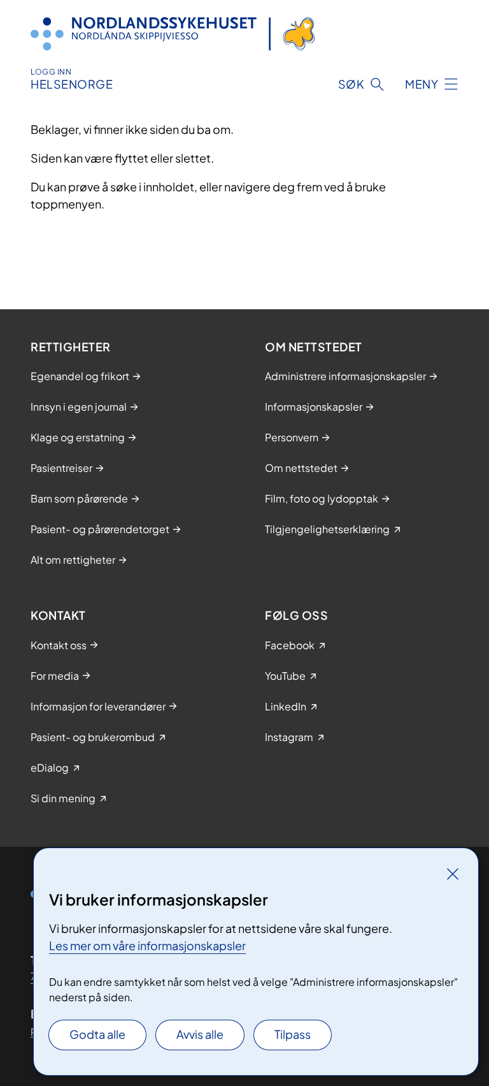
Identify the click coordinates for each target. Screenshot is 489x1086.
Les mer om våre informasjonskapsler (147, 945)
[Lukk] (453, 873)
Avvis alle (199, 1034)
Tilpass (292, 1034)
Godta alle (97, 1034)
